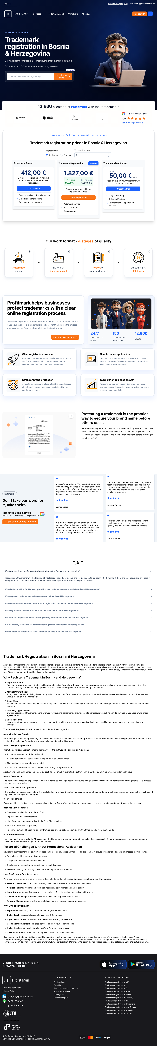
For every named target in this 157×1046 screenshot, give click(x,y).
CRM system (59, 994)
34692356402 (15, 1001)
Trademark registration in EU (116, 988)
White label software (62, 991)
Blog (126, 4)
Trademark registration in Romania (119, 1010)
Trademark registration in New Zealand (120, 1007)
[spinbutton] (92, 155)
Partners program (115, 4)
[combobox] (7, 3)
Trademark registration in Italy (117, 1001)
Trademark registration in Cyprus (118, 1013)
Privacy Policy (9, 991)
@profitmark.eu (16, 1005)
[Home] (16, 13)
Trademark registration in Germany (119, 998)
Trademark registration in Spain (117, 991)
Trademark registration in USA (117, 982)
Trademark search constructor (66, 988)
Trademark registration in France (118, 994)
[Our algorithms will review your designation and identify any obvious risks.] (29, 251)
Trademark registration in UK (116, 985)
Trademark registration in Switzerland (120, 1004)
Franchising (58, 985)
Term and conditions (11, 987)
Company (68, 155)
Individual (53, 155)
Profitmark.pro (59, 982)
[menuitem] (56, 14)
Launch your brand (61, 76)
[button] (14, 3)
